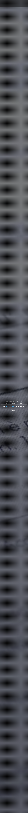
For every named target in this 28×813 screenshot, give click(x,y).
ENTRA (14, 410)
